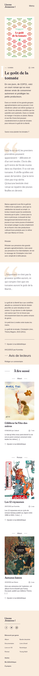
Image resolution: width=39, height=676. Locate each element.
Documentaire (9, 643)
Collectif (16, 430)
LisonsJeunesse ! (10, 619)
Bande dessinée (25, 639)
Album (7, 639)
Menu (31, 6)
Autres (7, 658)
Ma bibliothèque (10, 662)
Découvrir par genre (12, 635)
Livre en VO (8, 647)
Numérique (23, 647)
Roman (7, 651)
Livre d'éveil (23, 643)
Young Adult (23, 651)
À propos (8, 666)
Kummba (10, 67)
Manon (16, 582)
